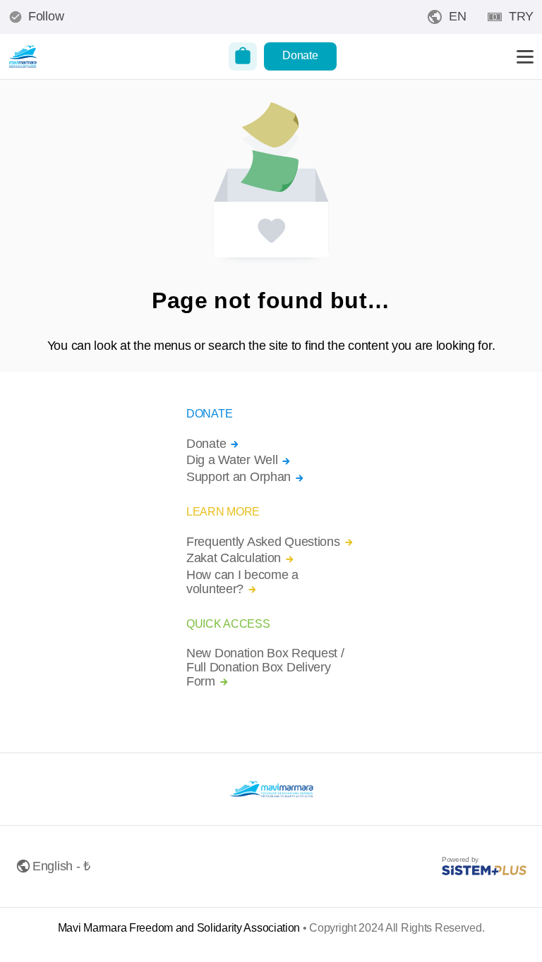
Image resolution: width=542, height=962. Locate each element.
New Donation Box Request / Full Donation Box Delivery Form (265, 667)
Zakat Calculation (233, 558)
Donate (300, 55)
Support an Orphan (238, 477)
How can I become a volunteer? (242, 582)
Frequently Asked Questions (263, 542)
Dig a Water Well (231, 460)
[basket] (243, 56)
